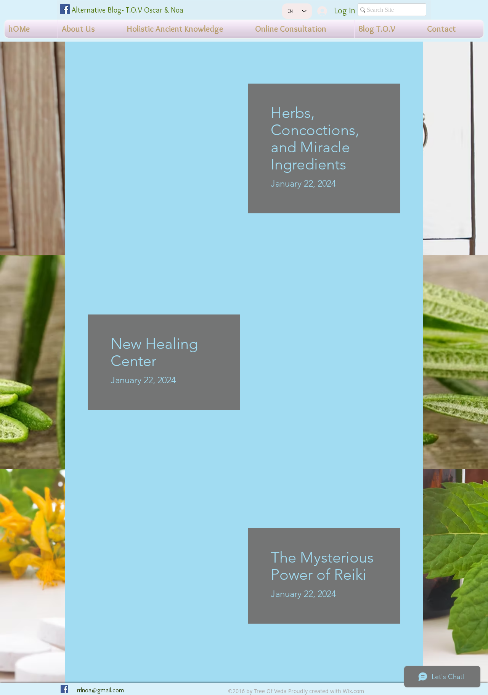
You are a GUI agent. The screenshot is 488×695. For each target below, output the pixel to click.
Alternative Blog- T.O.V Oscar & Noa (127, 10)
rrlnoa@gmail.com (100, 690)
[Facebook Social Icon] (65, 9)
